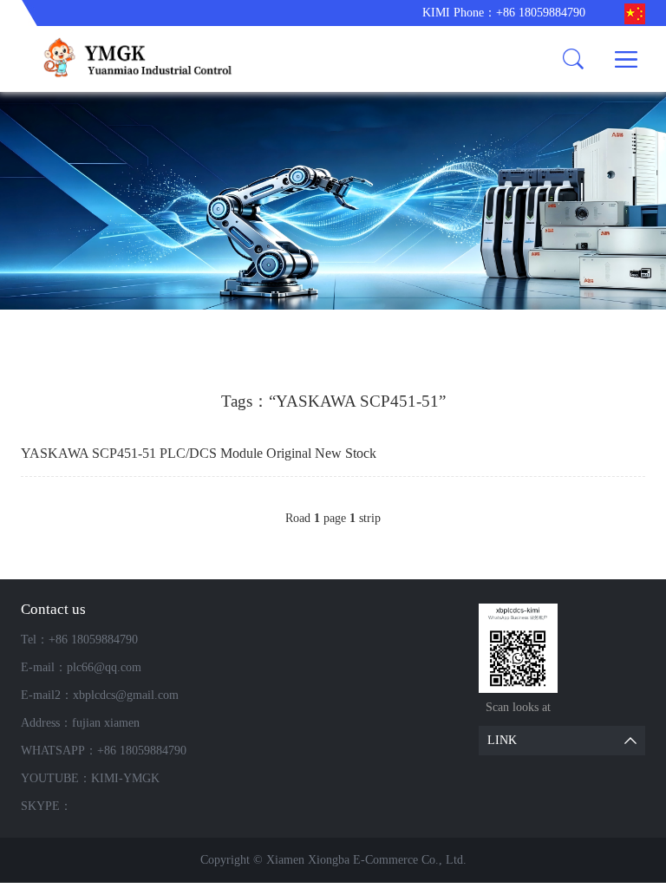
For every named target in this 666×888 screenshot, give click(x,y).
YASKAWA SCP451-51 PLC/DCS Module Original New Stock (198, 453)
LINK (502, 740)
